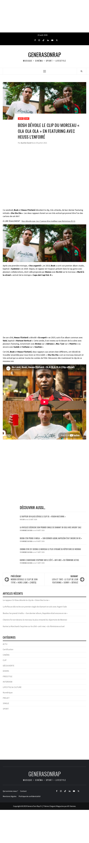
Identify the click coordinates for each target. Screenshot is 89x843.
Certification (8, 649)
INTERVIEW (7, 681)
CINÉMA (6, 655)
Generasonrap (44, 54)
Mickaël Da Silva (27, 530)
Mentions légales (9, 796)
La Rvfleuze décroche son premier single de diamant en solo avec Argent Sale (50, 527)
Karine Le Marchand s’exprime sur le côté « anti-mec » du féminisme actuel (49, 560)
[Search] (81, 71)
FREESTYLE (7, 676)
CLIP (26, 119)
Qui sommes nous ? (10, 791)
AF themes (71, 806)
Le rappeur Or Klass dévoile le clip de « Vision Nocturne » (43, 516)
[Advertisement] (44, 16)
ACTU (20, 119)
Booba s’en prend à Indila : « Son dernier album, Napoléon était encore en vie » (51, 538)
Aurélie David (26, 143)
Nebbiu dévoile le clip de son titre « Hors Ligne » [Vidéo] (24, 579)
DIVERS (6, 671)
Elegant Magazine (56, 806)
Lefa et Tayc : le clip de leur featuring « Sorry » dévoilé (65, 579)
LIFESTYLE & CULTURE (12, 687)
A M (23, 519)
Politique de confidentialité (29, 796)
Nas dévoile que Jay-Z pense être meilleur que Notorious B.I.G (48, 221)
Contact (23, 791)
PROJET (6, 698)
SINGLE (6, 703)
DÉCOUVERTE (8, 665)
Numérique (8, 692)
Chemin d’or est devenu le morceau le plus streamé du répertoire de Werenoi (50, 549)
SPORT (6, 709)
